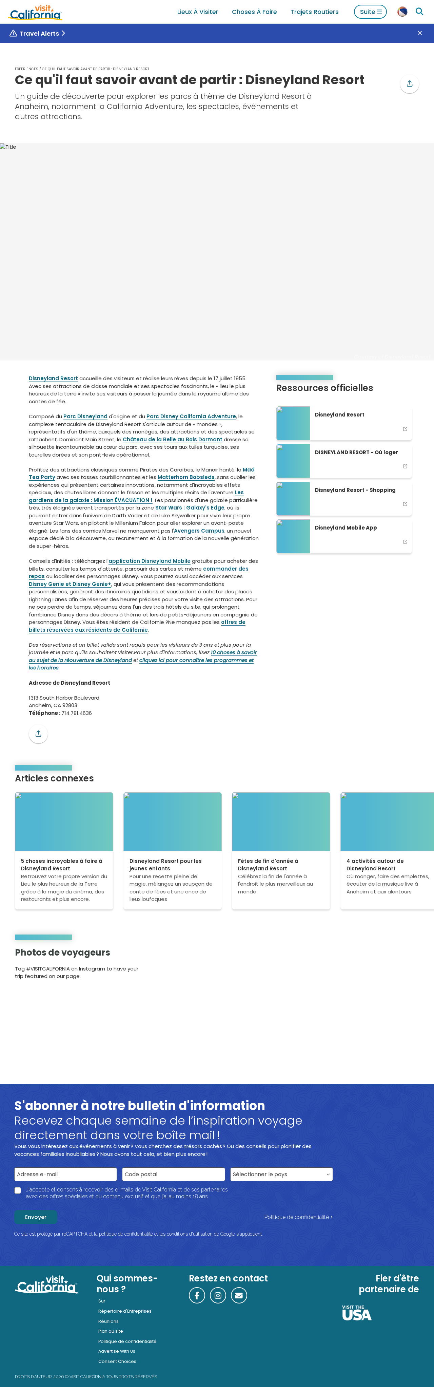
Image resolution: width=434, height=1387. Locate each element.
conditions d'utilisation (190, 1234)
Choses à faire (254, 11)
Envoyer (35, 1217)
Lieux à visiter (197, 11)
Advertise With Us (116, 1351)
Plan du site (110, 1331)
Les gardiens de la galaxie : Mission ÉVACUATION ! (136, 496)
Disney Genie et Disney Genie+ (70, 584)
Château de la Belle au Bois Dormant (172, 439)
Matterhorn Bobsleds (186, 477)
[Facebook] (197, 1295)
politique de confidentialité (126, 1234)
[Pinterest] (400, 965)
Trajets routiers (315, 11)
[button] (409, 83)
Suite (367, 11)
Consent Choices (117, 1361)
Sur (101, 1301)
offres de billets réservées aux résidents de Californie (137, 625)
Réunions (108, 1321)
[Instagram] (390, 965)
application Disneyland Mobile (149, 561)
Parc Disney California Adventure (191, 416)
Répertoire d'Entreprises (125, 1311)
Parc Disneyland (85, 416)
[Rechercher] (419, 12)
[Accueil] (35, 11)
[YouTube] (409, 965)
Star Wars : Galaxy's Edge (189, 507)
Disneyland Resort (53, 378)
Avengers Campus (199, 530)
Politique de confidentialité (296, 1217)
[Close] (424, 33)
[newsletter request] (239, 1295)
